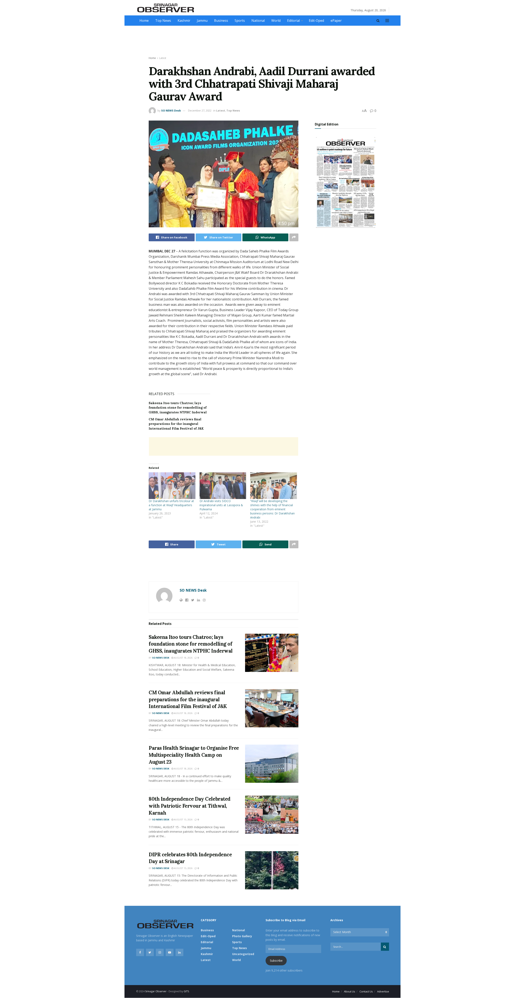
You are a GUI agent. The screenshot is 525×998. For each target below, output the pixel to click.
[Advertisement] (262, 41)
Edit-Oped (316, 20)
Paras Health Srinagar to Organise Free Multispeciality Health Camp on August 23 (194, 755)
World (276, 20)
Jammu (202, 20)
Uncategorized (243, 954)
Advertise (383, 991)
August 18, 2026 (182, 657)
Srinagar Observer (156, 991)
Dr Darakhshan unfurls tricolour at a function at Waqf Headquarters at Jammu (171, 505)
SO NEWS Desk (171, 110)
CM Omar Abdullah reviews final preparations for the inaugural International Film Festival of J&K (176, 423)
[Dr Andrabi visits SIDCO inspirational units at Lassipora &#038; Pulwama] (223, 485)
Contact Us (366, 991)
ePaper (336, 20)
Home (144, 20)
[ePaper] (345, 182)
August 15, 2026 (182, 819)
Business (221, 20)
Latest (162, 58)
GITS (186, 991)
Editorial (293, 20)
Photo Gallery (242, 936)
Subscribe (276, 960)
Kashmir (184, 20)
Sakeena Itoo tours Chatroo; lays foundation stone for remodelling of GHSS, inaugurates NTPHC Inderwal (178, 407)
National (258, 20)
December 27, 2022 (199, 110)
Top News (163, 20)
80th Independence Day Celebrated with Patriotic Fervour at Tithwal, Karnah (190, 806)
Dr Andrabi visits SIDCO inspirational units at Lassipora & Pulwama (221, 505)
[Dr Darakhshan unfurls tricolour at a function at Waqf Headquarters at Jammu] (172, 485)
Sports (240, 20)
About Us (349, 991)
